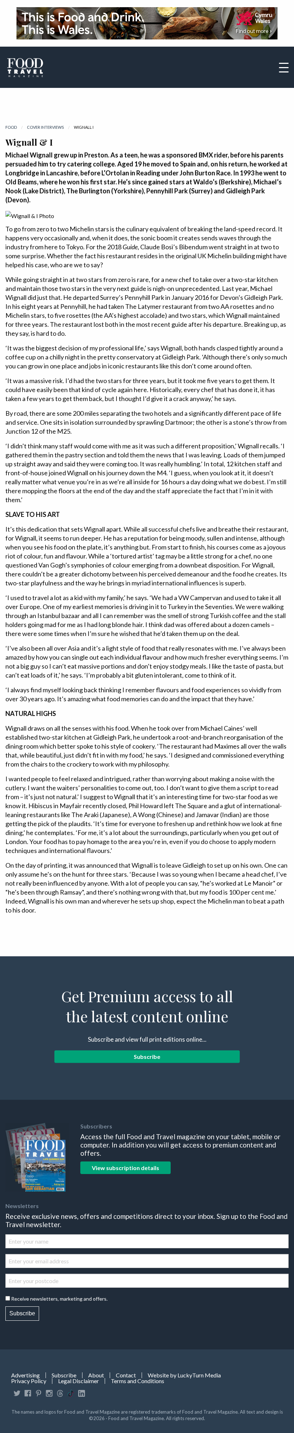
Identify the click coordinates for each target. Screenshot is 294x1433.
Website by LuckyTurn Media (184, 1375)
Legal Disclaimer (78, 1381)
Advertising (25, 1375)
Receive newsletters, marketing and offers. (59, 1299)
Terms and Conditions (137, 1381)
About (96, 1375)
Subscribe (147, 1056)
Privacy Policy (28, 1381)
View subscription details (125, 1167)
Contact (126, 1375)
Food (11, 127)
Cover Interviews (45, 127)
